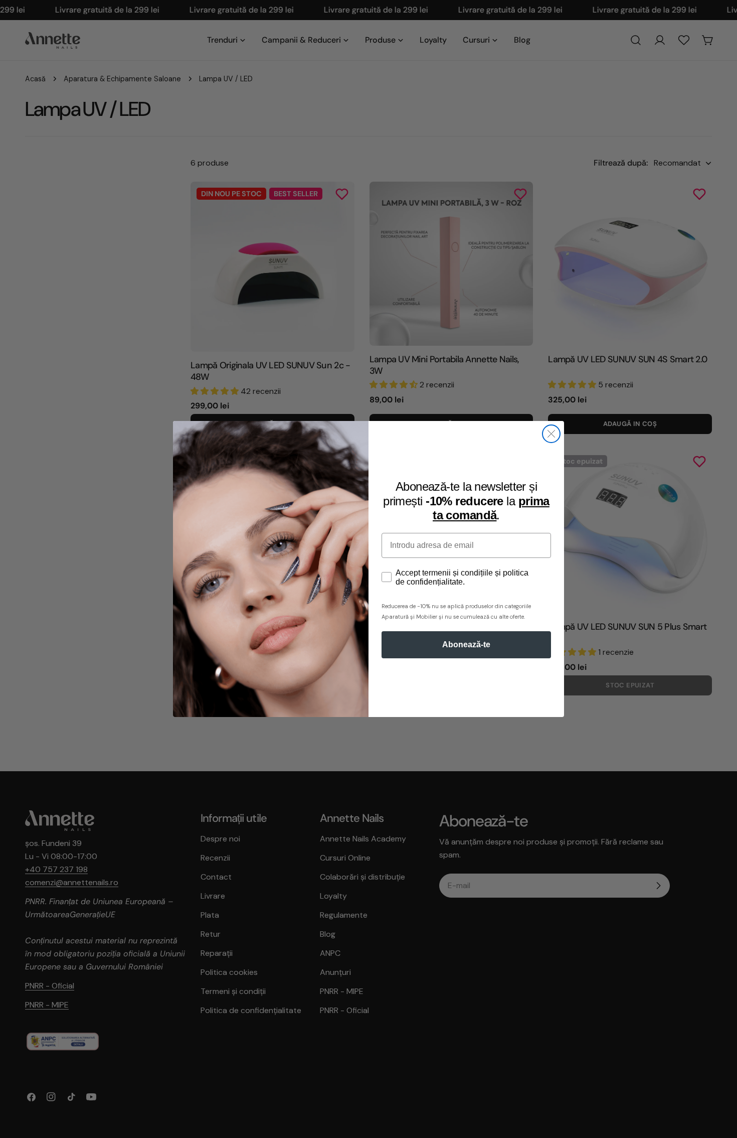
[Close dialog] (551, 434)
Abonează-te (466, 644)
